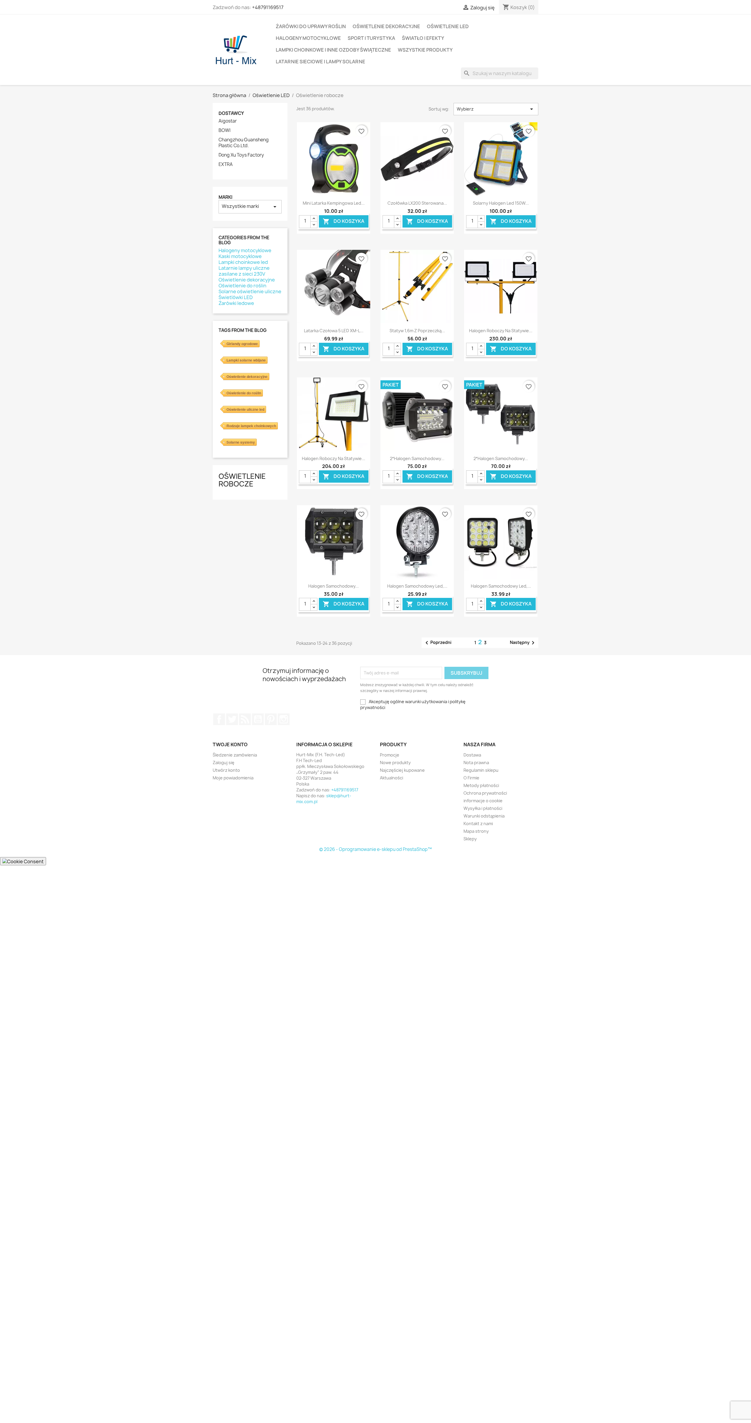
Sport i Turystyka (371, 38)
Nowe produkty (395, 762)
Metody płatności (481, 785)
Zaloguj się (223, 762)
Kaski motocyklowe (240, 256)
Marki (225, 197)
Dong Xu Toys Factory (241, 155)
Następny (523, 642)
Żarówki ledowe (236, 303)
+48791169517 (267, 7)
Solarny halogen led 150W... (501, 203)
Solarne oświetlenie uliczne (250, 291)
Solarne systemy (240, 442)
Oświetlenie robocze (242, 480)
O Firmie (471, 778)
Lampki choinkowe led (243, 262)
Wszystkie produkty (425, 50)
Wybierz (496, 109)
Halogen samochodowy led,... (417, 586)
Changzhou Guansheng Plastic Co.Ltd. (244, 143)
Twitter (232, 719)
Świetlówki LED (236, 297)
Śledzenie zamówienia (235, 755)
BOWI (225, 130)
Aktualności (391, 778)
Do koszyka (343, 221)
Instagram (284, 719)
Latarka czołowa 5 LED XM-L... (333, 330)
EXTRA (226, 164)
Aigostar (228, 121)
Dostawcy (231, 113)
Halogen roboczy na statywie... (500, 330)
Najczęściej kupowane (402, 770)
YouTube (258, 719)
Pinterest (271, 719)
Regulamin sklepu (481, 770)
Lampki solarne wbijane (246, 360)
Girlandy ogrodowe (242, 343)
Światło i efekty (423, 38)
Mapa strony (476, 831)
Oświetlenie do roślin (242, 286)
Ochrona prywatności (485, 793)
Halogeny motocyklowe (308, 38)
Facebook (219, 719)
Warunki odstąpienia (484, 816)
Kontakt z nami (478, 823)
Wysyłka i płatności (483, 808)
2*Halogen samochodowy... (417, 458)
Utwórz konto (226, 770)
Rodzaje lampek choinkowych (251, 425)
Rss (245, 719)
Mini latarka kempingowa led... (334, 203)
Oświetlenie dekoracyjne (386, 26)
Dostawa (472, 755)
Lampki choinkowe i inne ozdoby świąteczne (333, 50)
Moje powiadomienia (233, 778)
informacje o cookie (483, 800)
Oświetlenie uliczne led (245, 409)
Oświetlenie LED (448, 26)
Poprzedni (437, 642)
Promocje (389, 755)
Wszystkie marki (250, 206)
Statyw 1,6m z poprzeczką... (417, 330)
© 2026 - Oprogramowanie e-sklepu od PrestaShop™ (375, 849)
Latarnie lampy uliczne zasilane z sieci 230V (244, 271)
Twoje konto (230, 744)
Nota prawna (476, 762)
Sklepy (470, 839)
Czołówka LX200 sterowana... (417, 203)
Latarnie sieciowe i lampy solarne (320, 61)
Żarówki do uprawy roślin (311, 26)
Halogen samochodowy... (333, 586)
